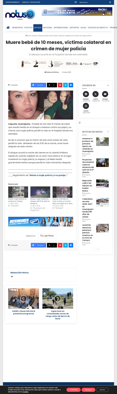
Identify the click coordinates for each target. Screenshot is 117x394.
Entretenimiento (13, 2)
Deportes (74, 27)
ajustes (25, 392)
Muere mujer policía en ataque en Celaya (17, 200)
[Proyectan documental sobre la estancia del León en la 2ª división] (102, 162)
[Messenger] (71, 85)
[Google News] (47, 235)
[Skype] (65, 85)
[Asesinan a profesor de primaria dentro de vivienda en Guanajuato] (102, 141)
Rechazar (88, 390)
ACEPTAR (73, 390)
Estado (37, 27)
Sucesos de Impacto (98, 27)
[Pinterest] (60, 85)
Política (28, 27)
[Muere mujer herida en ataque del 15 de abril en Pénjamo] (40, 192)
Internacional (61, 27)
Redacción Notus (52, 72)
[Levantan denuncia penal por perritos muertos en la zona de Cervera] (102, 228)
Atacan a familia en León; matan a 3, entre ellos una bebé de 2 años (62, 201)
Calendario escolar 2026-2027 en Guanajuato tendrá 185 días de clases (87, 208)
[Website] (12, 276)
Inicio (29, 36)
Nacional (47, 27)
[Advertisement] (46, 258)
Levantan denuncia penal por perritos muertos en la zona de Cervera (87, 233)
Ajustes (102, 390)
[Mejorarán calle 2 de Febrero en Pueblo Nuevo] (102, 183)
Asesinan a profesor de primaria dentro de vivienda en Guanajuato (87, 145)
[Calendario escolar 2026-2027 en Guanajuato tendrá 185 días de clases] (102, 202)
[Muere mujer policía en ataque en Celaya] (18, 192)
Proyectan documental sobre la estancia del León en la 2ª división (88, 166)
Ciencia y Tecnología (31, 2)
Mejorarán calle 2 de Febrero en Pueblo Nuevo (87, 185)
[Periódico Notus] (20, 14)
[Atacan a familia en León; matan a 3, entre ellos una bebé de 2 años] (62, 192)
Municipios (17, 27)
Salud (83, 27)
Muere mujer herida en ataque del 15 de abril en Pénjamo (40, 201)
